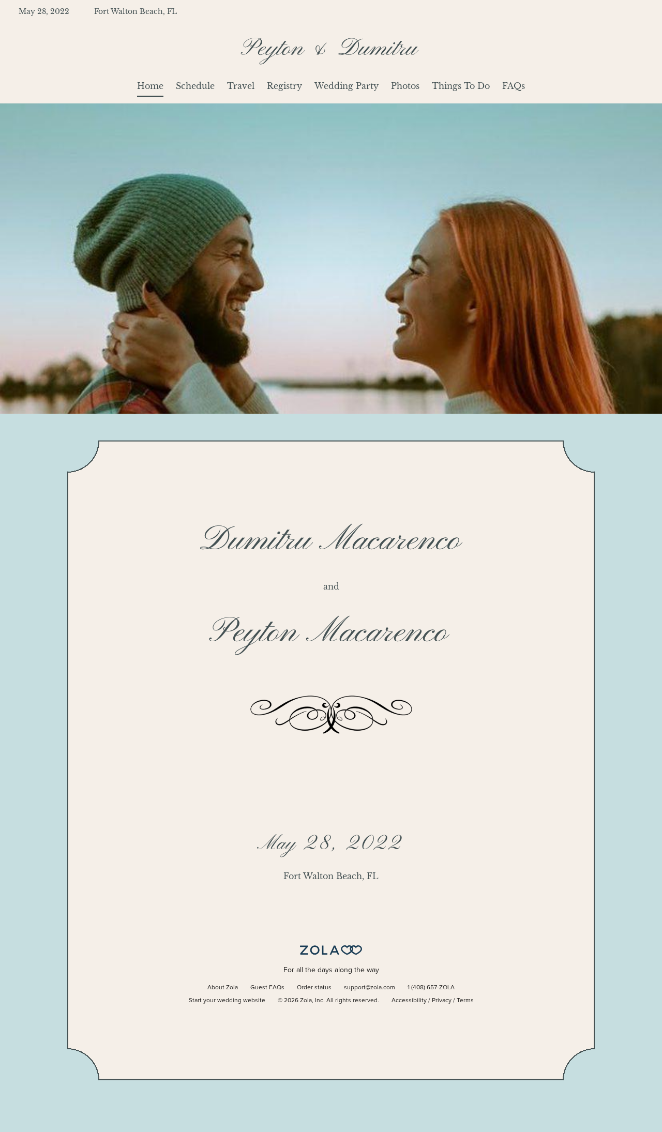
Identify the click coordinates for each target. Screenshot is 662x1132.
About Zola (222, 988)
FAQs (513, 86)
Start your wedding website (227, 1001)
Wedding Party (346, 86)
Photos (405, 86)
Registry (284, 86)
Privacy (442, 1001)
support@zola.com (369, 988)
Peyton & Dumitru (331, 49)
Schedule (195, 86)
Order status (314, 988)
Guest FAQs (267, 988)
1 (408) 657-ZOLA (431, 988)
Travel (240, 86)
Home (150, 86)
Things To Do (461, 86)
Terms (465, 1001)
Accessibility (409, 1001)
